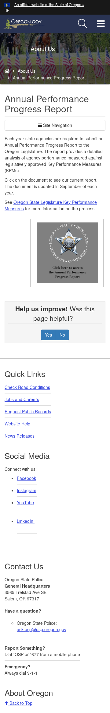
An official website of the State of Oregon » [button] (49, 4)
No (62, 335)
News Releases (20, 436)
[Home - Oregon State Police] (7, 71)
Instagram (26, 490)
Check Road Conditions (27, 387)
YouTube (25, 502)
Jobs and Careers (22, 399)
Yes (48, 335)
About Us (26, 71)
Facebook (26, 478)
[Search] (82, 24)
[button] (7, 9)
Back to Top (20, 703)
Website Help (17, 424)
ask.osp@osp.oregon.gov (41, 629)
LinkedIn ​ (26, 521)
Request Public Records (28, 411)
